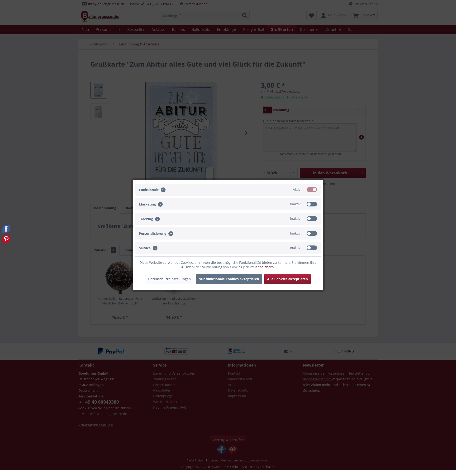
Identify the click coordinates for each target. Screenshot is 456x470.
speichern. (266, 267)
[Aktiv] (312, 189)
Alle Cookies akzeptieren (287, 279)
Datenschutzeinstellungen (169, 279)
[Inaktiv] (312, 204)
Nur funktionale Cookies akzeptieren (229, 279)
